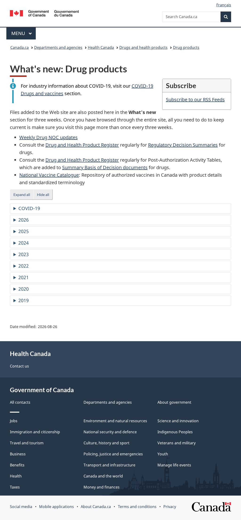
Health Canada (101, 47)
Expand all (21, 194)
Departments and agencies (58, 47)
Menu (18, 33)
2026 (23, 220)
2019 (23, 300)
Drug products (186, 47)
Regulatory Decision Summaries (183, 145)
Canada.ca (19, 47)
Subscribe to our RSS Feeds (195, 99)
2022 (23, 266)
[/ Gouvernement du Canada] (44, 14)
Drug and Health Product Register (82, 145)
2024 (23, 243)
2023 (23, 254)
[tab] (120, 208)
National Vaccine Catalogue (49, 175)
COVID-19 (29, 208)
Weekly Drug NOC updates (48, 137)
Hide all (43, 194)
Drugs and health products (143, 47)
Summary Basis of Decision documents (105, 167)
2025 (23, 231)
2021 (23, 277)
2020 (23, 289)
